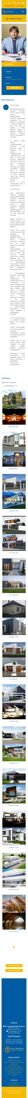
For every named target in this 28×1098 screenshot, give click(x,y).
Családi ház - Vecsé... (14, 847)
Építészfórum (14, 1064)
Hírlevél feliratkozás (14, 1083)
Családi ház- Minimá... (14, 889)
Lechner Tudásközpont (14, 1074)
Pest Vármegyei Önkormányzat (14, 1072)
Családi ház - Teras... (14, 510)
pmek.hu (10, 1091)
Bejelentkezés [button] (10, 6)
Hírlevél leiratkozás (14, 1085)
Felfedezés (14, 951)
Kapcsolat (17, 1091)
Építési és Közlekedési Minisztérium (14, 1068)
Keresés (20, 6)
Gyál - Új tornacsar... (14, 931)
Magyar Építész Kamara (14, 1060)
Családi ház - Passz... (14, 805)
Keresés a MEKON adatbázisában (15, 88)
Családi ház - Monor (14, 721)
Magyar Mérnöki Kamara (14, 1066)
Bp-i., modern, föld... (14, 595)
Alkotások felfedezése (14, 970)
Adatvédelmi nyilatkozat (14, 1093)
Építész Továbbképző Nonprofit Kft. (14, 1062)
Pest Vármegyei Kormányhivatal (14, 1070)
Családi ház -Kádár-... (14, 637)
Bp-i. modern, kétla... (14, 552)
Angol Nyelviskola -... (14, 468)
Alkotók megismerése (14, 965)
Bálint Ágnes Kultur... (14, 426)
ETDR (14, 1076)
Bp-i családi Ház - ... (14, 679)
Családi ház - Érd (14, 763)
